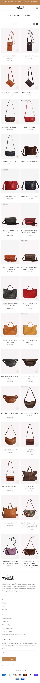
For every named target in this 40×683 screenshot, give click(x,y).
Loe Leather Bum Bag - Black (10, 378)
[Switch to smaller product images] (37, 24)
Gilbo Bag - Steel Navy (30, 196)
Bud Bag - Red (29, 127)
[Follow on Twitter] (8, 665)
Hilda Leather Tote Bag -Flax (29, 341)
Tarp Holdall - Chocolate (29, 487)
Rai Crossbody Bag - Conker (30, 451)
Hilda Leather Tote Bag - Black (10, 305)
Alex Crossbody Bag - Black (10, 232)
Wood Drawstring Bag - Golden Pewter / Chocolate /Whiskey (30, 525)
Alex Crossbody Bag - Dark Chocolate (29, 268)
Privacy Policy (6, 625)
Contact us (5, 622)
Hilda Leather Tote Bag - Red (29, 305)
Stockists (4, 609)
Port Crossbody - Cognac (10, 57)
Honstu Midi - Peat (29, 92)
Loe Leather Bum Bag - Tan (10, 414)
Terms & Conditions (7, 628)
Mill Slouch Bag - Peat (30, 413)
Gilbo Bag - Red (10, 196)
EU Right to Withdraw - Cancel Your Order (14, 634)
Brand (3, 600)
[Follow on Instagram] (13, 665)
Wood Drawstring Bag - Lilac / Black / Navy (10, 562)
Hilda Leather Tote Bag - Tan (10, 341)
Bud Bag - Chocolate (10, 127)
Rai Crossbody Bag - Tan (10, 487)
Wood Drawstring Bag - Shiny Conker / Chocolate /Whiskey (30, 563)
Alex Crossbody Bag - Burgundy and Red (29, 232)
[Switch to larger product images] (34, 24)
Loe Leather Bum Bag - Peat (30, 378)
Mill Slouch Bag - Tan (10, 450)
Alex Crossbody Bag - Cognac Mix (10, 268)
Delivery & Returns (7, 618)
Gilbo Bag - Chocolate (30, 162)
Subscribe (9, 659)
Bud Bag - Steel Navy (10, 162)
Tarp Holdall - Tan (10, 523)
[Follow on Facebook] (3, 665)
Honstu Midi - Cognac (10, 92)
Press (3, 606)
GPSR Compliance (7, 631)
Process (4, 603)
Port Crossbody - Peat (30, 56)
